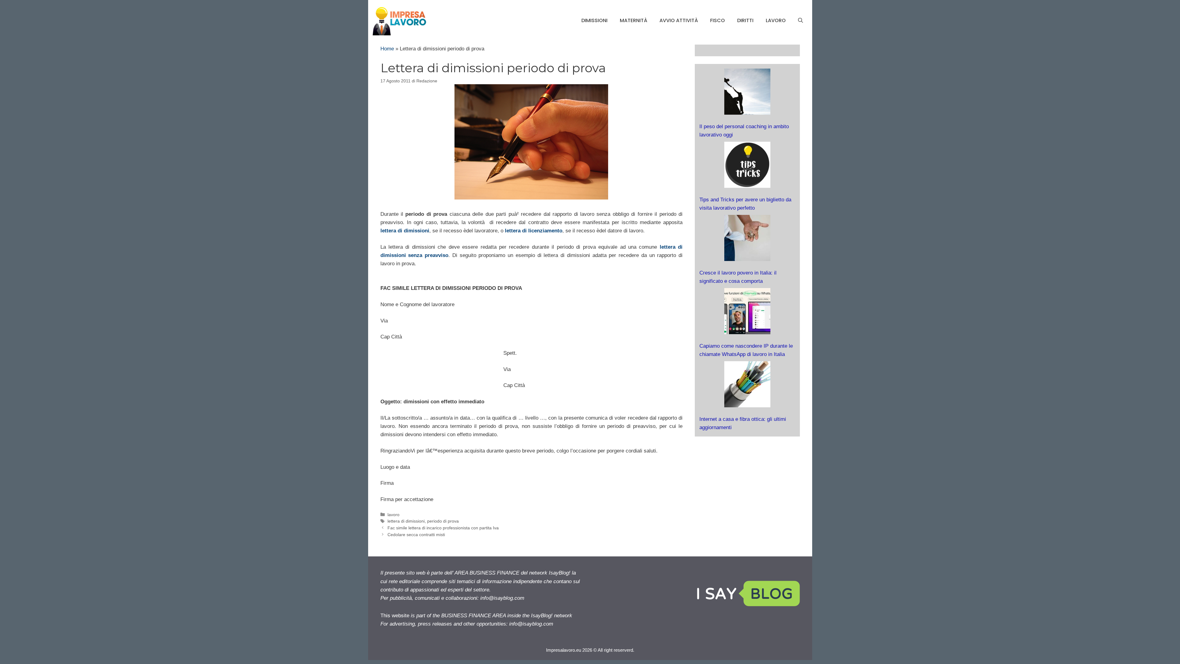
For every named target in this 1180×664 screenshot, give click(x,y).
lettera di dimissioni (404, 231)
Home (387, 49)
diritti (745, 20)
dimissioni (594, 20)
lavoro (776, 20)
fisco (717, 20)
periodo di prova (443, 521)
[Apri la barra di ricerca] (800, 20)
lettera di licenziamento (533, 231)
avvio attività (678, 20)
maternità (633, 20)
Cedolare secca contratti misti (416, 534)
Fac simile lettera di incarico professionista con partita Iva (443, 527)
